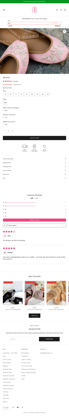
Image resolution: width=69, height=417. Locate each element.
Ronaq (34, 307)
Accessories (7, 382)
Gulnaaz (56, 307)
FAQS (23, 376)
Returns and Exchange (28, 372)
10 (32, 94)
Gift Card (6, 398)
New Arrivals (7, 360)
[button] (7, 81)
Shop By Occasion (8, 376)
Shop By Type (7, 369)
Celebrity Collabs (8, 385)
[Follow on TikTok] (22, 407)
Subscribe (49, 339)
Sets (4, 356)
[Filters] (5, 225)
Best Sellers (7, 363)
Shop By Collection (9, 379)
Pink (5, 103)
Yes (6, 117)
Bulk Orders (25, 353)
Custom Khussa (8, 389)
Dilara (12, 307)
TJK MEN (6, 395)
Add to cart (34, 138)
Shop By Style (7, 372)
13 (48, 94)
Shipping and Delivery (28, 369)
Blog (22, 379)
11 (37, 94)
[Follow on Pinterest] (13, 407)
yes (6, 110)
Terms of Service (26, 366)
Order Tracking (26, 360)
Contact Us (24, 356)
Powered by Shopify (40, 412)
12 (42, 94)
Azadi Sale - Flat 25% (10, 353)
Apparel (5, 366)
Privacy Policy (25, 363)
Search (5, 402)
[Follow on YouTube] (18, 407)
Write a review (34, 220)
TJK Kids (5, 392)
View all (34, 316)
